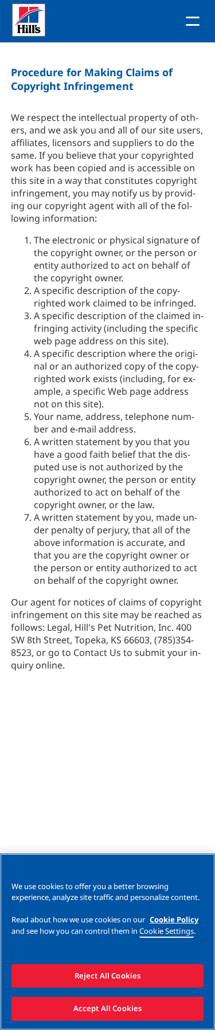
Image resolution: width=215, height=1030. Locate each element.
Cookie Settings (166, 931)
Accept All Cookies (107, 1008)
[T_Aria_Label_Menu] (192, 21)
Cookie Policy (174, 919)
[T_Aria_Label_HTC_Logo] (33, 21)
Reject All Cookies (107, 975)
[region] (107, 942)
